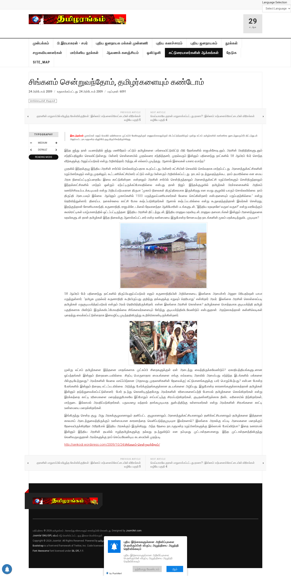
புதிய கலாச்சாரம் (169, 43)
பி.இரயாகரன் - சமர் (72, 43)
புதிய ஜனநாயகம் (204, 43)
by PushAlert (115, 573)
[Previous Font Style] (31, 150)
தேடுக (231, 53)
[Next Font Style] (56, 150)
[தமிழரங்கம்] (77, 19)
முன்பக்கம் (41, 43)
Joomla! (37, 535)
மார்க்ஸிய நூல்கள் (84, 53)
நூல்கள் (231, 43)
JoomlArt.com (134, 530)
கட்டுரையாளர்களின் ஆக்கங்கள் (194, 53)
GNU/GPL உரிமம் (50, 535)
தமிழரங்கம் (103, 540)
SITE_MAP (41, 62)
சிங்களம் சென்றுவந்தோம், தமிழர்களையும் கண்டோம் (116, 81)
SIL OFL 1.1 (78, 550)
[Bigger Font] (56, 143)
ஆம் (174, 569)
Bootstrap (38, 545)
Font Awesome (41, 550)
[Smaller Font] (31, 143)
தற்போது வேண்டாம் (147, 569)
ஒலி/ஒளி (154, 53)
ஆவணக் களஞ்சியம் (123, 53)
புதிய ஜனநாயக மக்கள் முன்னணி (122, 43)
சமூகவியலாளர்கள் (47, 53)
